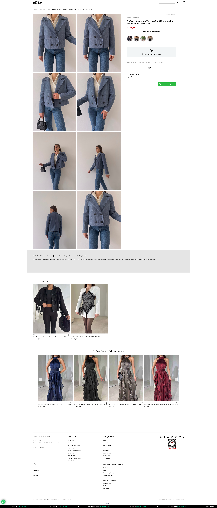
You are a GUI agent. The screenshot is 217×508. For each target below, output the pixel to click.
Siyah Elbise (71, 443)
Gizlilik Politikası (55, 499)
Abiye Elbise (106, 443)
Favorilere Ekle (68, 335)
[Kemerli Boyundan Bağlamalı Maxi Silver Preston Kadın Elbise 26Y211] (126, 378)
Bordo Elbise (71, 453)
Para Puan (35, 478)
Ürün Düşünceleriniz (82, 256)
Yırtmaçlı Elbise (107, 458)
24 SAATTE (93, 506)
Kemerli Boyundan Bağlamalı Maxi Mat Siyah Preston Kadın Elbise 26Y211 (91, 404)
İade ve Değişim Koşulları (109, 473)
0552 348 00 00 (40, 440)
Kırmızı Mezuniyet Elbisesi (74, 458)
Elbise (104, 440)
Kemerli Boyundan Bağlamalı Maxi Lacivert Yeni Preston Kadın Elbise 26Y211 (55, 404)
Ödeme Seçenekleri (65, 256)
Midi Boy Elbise (107, 445)
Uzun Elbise (106, 450)
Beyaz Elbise (71, 440)
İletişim (105, 470)
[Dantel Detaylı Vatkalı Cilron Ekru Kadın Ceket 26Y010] (89, 308)
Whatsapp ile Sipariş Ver (168, 84)
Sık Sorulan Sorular (108, 475)
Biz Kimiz (105, 467)
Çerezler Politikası (66, 499)
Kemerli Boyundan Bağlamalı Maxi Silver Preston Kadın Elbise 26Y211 (126, 404)
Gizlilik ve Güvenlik (108, 478)
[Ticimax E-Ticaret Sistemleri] (109, 504)
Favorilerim (35, 475)
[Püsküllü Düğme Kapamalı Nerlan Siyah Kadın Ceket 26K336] (51, 308)
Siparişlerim (36, 470)
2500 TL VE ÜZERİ (133, 506)
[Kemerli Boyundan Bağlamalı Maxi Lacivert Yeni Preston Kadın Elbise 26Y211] (55, 378)
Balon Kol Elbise (107, 453)
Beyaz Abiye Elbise (73, 448)
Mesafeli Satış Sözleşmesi (109, 480)
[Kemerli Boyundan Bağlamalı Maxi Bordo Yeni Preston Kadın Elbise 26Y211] (161, 378)
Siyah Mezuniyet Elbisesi (74, 445)
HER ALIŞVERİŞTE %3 (54, 506)
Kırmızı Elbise (71, 455)
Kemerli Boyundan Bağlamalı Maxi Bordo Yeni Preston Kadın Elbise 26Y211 (161, 404)
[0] (183, 2)
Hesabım (35, 467)
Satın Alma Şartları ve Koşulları (41, 499)
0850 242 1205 (39, 447)
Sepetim (35, 473)
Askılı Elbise (106, 448)
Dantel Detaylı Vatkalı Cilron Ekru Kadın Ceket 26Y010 (86, 336)
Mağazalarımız (107, 483)
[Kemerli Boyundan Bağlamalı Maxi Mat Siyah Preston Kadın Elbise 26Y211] (91, 378)
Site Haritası (106, 488)
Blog (104, 485)
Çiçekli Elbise (106, 455)
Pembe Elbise (71, 460)
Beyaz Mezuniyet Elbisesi (74, 450)
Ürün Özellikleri (38, 256)
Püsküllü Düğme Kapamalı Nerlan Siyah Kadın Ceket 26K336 (50, 337)
